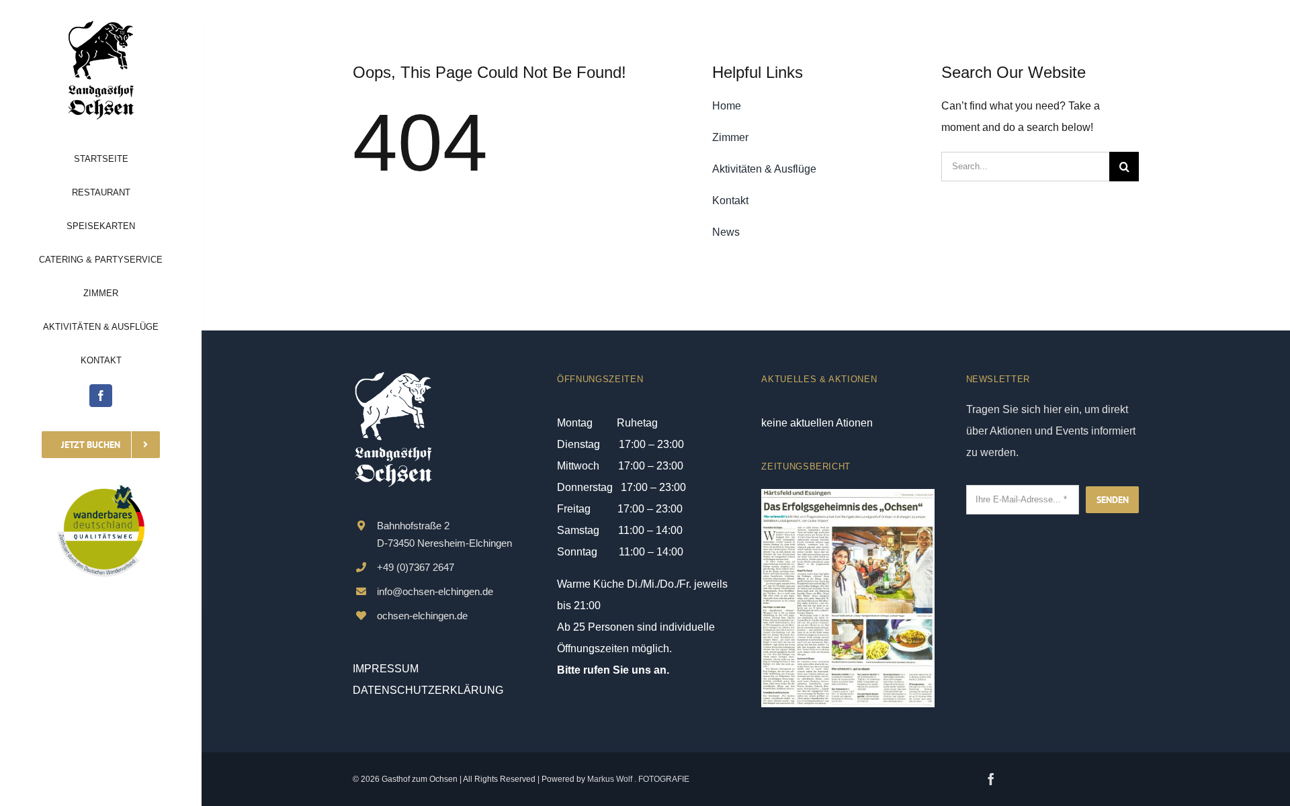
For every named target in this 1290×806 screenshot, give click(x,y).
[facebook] (100, 395)
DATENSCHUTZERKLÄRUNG (428, 690)
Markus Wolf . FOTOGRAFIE (638, 779)
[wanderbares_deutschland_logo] (100, 490)
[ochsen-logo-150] (101, 25)
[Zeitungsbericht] (847, 494)
